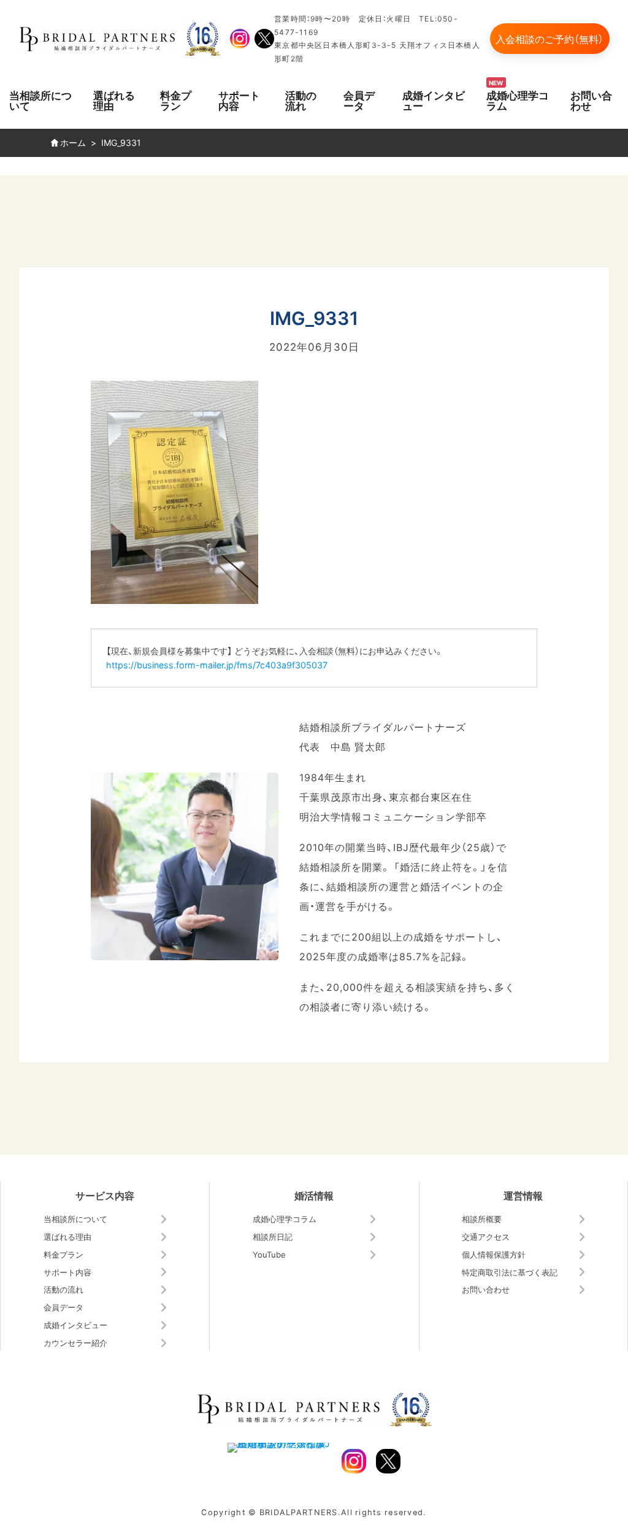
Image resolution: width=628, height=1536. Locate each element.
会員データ (359, 100)
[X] (264, 38)
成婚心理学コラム (517, 100)
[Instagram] (240, 38)
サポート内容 (239, 100)
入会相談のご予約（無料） (549, 38)
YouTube (269, 1254)
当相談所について (40, 100)
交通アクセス (486, 1236)
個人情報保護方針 (494, 1254)
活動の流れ (300, 100)
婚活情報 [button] (314, 1195)
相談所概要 (482, 1219)
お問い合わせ (591, 100)
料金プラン (175, 100)
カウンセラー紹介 (75, 1342)
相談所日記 (273, 1236)
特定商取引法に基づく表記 (509, 1272)
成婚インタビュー (433, 100)
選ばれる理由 (114, 100)
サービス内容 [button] (104, 1195)
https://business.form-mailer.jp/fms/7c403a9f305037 (216, 664)
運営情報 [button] (523, 1195)
